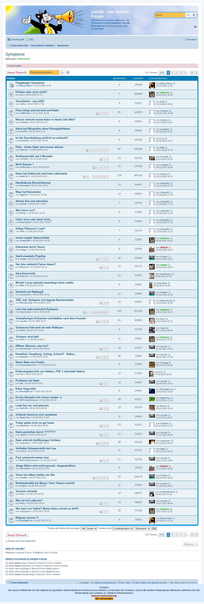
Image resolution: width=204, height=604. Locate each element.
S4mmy (164, 120)
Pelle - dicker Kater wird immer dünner (39, 147)
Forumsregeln (14, 66)
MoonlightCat (26, 391)
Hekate (23, 204)
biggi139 (24, 194)
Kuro (162, 319)
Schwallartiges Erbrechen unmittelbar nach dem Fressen (51, 318)
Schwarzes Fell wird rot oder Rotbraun (39, 327)
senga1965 (25, 240)
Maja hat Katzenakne (28, 191)
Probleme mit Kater (27, 380)
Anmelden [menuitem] (191, 39)
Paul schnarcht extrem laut (32, 457)
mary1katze (165, 274)
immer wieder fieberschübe (32, 237)
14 (97, 312)
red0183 (24, 408)
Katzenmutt (25, 348)
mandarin (164, 129)
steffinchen (25, 113)
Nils (21, 383)
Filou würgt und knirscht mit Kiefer (37, 110)
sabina (163, 265)
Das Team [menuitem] (125, 582)
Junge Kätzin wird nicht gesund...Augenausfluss (46, 465)
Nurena (163, 174)
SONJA (164, 247)
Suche (188, 15)
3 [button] (176, 73)
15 (101, 312)
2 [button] (172, 73)
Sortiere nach (105, 528)
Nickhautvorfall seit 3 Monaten (34, 156)
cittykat (23, 435)
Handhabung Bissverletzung (33, 182)
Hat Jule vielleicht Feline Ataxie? (36, 264)
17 (107, 312)
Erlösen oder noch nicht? (31, 92)
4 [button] (180, 73)
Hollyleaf (164, 423)
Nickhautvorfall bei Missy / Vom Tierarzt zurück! (45, 483)
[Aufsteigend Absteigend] (142, 528)
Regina (23, 486)
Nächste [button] (196, 73)
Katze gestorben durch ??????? (35, 432)
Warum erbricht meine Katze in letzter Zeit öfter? (46, 119)
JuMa (22, 104)
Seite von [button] (162, 73)
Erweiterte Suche (193, 15)
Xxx (22, 374)
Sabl (162, 102)
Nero (22, 494)
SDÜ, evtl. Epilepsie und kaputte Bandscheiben (45, 300)
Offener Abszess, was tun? (32, 345)
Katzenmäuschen (28, 365)
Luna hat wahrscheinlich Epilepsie (37, 309)
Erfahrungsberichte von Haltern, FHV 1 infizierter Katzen (50, 371)
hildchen (164, 92)
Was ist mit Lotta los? (29, 500)
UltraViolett (25, 468)
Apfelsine (24, 357)
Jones (23, 451)
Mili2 (162, 147)
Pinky (22, 339)
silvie (22, 231)
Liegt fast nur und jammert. (32, 405)
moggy (23, 249)
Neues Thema (15, 72)
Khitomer (24, 150)
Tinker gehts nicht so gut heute (35, 422)
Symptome (15, 54)
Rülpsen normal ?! (27, 517)
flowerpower (25, 222)
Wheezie (24, 267)
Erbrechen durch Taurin (30, 246)
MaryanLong (26, 303)
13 (94, 312)
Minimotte (24, 425)
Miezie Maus (26, 85)
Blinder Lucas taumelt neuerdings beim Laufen (45, 282)
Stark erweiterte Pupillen (31, 256)
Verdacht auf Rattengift (29, 291)
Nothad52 (165, 183)
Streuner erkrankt (26, 491)
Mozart (163, 406)
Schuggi (164, 363)
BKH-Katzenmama (29, 400)
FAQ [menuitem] (31, 39)
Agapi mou (165, 398)
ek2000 (23, 131)
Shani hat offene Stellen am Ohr (35, 474)
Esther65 (24, 140)
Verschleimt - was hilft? (30, 101)
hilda (22, 285)
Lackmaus (25, 443)
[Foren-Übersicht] (49, 20)
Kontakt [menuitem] (85, 582)
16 (104, 312)
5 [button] (185, 73)
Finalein (164, 256)
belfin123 (24, 176)
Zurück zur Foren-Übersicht (21, 541)
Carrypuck (25, 511)
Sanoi (22, 330)
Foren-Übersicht (19, 582)
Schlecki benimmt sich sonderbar (36, 414)
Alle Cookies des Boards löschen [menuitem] (151, 582)
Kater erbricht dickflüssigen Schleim (38, 440)
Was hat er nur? (25, 210)
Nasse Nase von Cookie (30, 362)
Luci (162, 138)
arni (21, 95)
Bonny (23, 213)
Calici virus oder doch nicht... (34, 219)
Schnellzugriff (17, 39)
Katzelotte (24, 185)
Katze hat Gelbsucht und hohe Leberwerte (41, 173)
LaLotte (23, 321)
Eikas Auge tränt (26, 388)
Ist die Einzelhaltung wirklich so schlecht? (42, 137)
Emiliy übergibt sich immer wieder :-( (39, 397)
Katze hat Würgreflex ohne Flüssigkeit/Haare (43, 128)
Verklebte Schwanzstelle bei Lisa (36, 448)
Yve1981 (24, 159)
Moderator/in (24, 59)
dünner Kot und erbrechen (32, 201)
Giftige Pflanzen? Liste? (30, 228)
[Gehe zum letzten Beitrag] (174, 83)
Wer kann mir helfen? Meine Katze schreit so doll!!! (47, 508)
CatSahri (164, 111)
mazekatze (25, 294)
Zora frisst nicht (25, 273)
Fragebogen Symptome (30, 82)
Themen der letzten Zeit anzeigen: (64, 528)
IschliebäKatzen (167, 492)
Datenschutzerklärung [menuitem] (104, 582)
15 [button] (192, 73)
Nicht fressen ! (24, 164)
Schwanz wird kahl (27, 336)
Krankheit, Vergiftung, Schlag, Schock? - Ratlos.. (46, 354)
